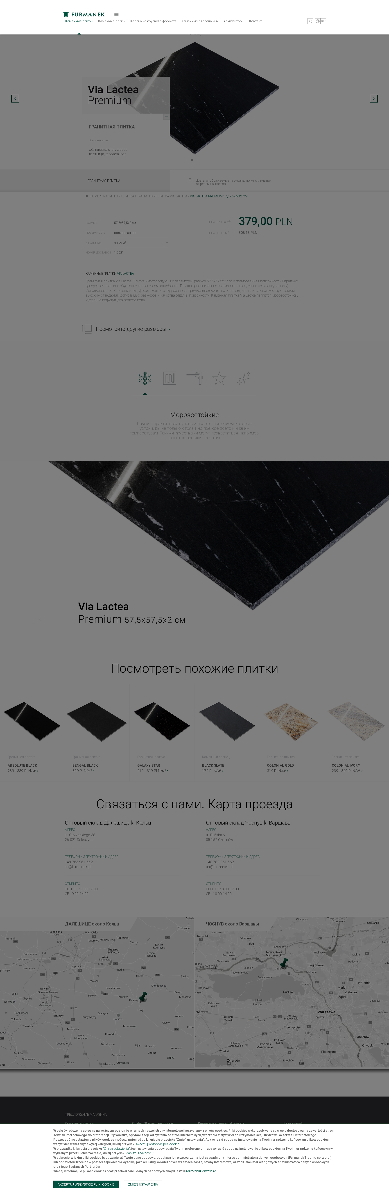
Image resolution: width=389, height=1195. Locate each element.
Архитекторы (234, 21)
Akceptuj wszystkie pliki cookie (86, 1184)
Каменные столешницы (200, 21)
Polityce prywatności (201, 1171)
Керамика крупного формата (153, 21)
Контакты (256, 21)
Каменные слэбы (111, 21)
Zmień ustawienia (143, 1184)
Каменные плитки (79, 21)
